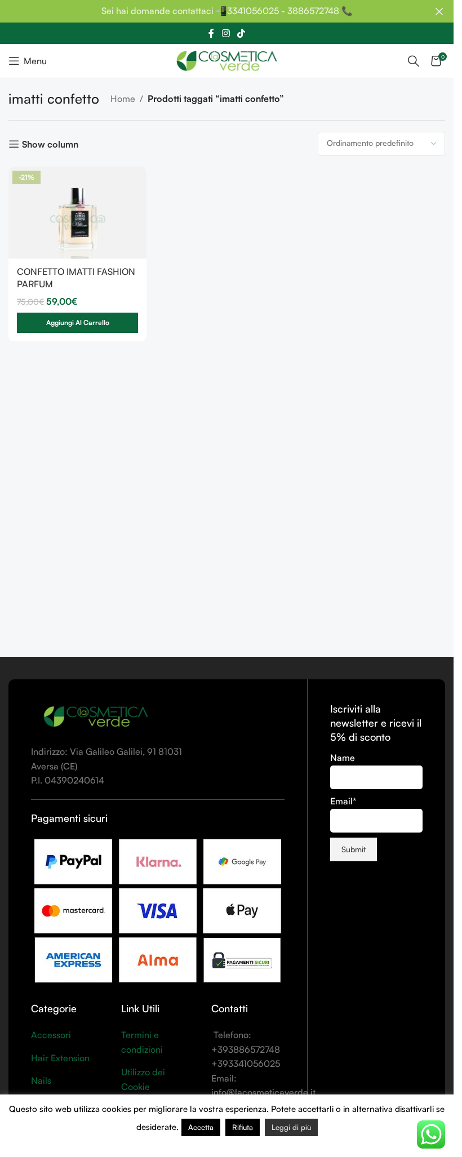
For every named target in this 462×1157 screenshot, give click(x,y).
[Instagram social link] (225, 33)
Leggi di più (291, 1127)
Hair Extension (60, 1057)
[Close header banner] (439, 11)
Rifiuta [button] (242, 1127)
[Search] (413, 61)
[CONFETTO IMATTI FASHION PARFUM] (77, 213)
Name (342, 757)
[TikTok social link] (241, 33)
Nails (41, 1080)
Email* (343, 801)
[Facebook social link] (211, 33)
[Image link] (96, 716)
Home (122, 98)
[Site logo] (226, 59)
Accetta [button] (201, 1127)
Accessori (51, 1034)
